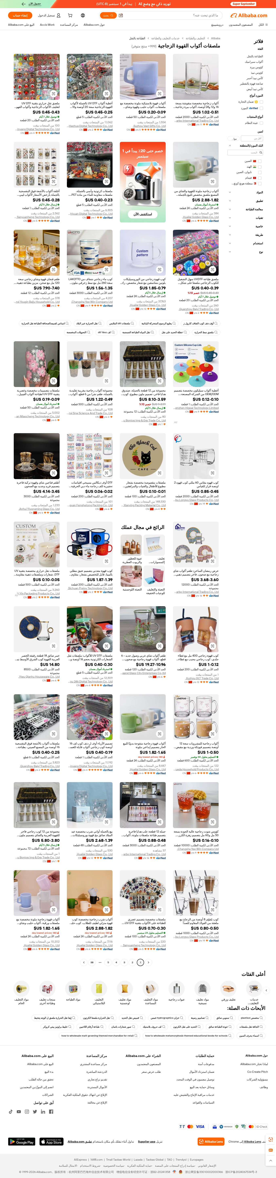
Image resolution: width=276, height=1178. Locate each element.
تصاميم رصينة (198, 1017)
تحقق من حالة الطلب (41, 1079)
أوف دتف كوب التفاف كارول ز (198, 323)
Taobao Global (154, 1159)
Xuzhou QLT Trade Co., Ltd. (202, 678)
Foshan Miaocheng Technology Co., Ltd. (37, 416)
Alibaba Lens (252, 1141)
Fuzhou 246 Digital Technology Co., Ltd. (90, 681)
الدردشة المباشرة (96, 1071)
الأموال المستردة (97, 1087)
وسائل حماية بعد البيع (202, 1087)
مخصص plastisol (250, 1017)
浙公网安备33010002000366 (204, 1172)
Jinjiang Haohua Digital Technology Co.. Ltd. (90, 126)
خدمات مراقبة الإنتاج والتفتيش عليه (194, 1094)
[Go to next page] (83, 962)
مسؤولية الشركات (257, 1079)
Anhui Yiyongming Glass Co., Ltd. (39, 508)
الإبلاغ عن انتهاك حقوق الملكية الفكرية (85, 1094)
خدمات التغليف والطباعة (165, 38)
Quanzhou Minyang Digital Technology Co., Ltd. (37, 129)
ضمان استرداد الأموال (201, 1071)
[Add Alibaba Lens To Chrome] (211, 1142)
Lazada (138, 1159)
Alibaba (215, 38)
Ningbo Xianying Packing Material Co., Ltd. (143, 505)
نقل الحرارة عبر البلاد (87, 323)
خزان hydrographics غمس (165, 1017)
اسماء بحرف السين (249, 1035)
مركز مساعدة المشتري (93, 1064)
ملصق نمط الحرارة (204, 332)
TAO (169, 1159)
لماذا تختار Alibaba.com (254, 1064)
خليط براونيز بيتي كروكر (55, 1026)
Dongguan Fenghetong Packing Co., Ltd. (90, 505)
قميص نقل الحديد (130, 1017)
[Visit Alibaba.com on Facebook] (51, 1111)
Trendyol (181, 1159)
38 (92, 962)
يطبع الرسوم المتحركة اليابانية (157, 323)
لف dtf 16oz (104, 332)
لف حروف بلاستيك (152, 1026)
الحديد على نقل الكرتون (185, 1026)
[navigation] (245, 501)
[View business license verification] (174, 1172)
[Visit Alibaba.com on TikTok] (10, 1111)
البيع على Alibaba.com (40, 1064)
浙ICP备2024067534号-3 (241, 1172)
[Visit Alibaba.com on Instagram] (26, 1111)
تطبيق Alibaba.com (80, 1141)
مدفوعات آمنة (206, 1064)
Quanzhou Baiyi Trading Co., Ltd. (199, 309)
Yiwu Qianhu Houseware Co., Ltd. (39, 676)
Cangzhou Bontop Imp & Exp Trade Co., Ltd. (143, 420)
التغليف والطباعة (195, 38)
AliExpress (80, 1159)
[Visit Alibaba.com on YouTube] (18, 1111)
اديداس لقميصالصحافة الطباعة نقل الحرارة (43, 323)
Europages (196, 1159)
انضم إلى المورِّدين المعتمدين (37, 1087)
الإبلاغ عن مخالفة (97, 1102)
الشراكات (48, 1094)
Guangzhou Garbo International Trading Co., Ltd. (196, 120)
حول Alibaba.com (256, 1055)
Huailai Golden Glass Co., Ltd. (200, 217)
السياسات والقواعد (203, 1102)
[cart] (70, 16)
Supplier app (146, 1141)
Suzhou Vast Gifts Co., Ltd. (149, 126)
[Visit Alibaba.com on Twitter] (35, 1111)
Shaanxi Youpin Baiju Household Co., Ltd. (37, 301)
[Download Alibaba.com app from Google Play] (21, 1142)
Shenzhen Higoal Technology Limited (196, 407)
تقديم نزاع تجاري (97, 1079)
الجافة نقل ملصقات (249, 1026)
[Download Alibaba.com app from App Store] (51, 1142)
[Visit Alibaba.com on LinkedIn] (43, 1111)
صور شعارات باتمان (121, 1026)
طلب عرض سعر (151, 1071)
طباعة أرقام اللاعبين (89, 1026)
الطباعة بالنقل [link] (137, 38)
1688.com (96, 1159)
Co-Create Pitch (257, 1071)
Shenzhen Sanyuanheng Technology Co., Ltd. (37, 217)
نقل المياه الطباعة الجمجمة (136, 332)
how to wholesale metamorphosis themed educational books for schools (186, 1035)
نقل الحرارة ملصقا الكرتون (96, 1017)
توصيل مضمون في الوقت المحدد (195, 1079)
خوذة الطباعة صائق (218, 1026)
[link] (270, 1139)
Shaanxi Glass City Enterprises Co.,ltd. (143, 673)
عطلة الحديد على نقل (172, 332)
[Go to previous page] (148, 962)
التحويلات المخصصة (76, 332)
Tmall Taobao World (118, 1159)
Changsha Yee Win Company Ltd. (92, 301)
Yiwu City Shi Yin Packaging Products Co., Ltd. (37, 593)
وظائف (264, 1087)
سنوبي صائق (222, 1017)
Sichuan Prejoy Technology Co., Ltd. (90, 588)
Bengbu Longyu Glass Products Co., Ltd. (196, 500)
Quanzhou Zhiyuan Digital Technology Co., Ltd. (90, 213)
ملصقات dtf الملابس (119, 323)
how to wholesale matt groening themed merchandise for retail (97, 1035)
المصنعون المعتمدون (149, 1064)
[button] (120, 15)
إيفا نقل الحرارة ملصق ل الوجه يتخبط (52, 1017)
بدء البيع (49, 1071)
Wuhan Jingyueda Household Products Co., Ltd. (196, 769)
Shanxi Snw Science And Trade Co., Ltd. (90, 413)
